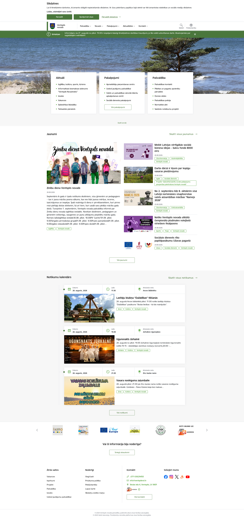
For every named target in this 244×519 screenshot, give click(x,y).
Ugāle (158, 179)
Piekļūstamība (91, 484)
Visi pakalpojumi (118, 107)
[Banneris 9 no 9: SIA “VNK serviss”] (135, 430)
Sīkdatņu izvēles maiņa (94, 493)
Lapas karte (90, 489)
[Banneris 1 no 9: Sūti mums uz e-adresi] (161, 430)
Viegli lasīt (89, 476)
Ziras (119, 392)
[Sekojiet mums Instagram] (171, 477)
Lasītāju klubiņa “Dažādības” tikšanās (137, 297)
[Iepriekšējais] (37, 430)
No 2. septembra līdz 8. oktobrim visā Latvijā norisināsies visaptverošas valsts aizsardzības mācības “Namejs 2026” (176, 196)
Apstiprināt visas (86, 17)
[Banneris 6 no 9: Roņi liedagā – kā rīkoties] (58, 430)
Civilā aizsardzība (177, 207)
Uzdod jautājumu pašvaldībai (59, 497)
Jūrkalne (121, 350)
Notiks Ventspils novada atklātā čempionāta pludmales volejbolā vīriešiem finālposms (172, 220)
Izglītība (51, 229)
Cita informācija (161, 158)
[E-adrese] (132, 489)
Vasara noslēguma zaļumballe (133, 380)
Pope (167, 231)
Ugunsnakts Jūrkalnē (127, 339)
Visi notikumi (122, 412)
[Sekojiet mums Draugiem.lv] (182, 476)
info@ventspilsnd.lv (138, 480)
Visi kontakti (139, 497)
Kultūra (128, 309)
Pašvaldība (51, 489)
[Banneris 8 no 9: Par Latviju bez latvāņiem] (109, 430)
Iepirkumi (51, 480)
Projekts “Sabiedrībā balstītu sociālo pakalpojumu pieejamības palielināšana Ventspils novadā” (173, 183)
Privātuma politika (93, 480)
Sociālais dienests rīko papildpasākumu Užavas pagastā (172, 239)
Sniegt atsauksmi (122, 452)
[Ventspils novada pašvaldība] (57, 26)
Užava (158, 248)
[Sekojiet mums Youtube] (188, 476)
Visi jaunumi (122, 260)
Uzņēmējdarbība (177, 158)
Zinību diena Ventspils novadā (63, 188)
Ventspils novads (64, 229)
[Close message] (195, 34)
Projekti (50, 484)
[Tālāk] (207, 430)
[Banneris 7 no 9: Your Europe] (83, 430)
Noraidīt (59, 17)
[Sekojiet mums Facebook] (166, 477)
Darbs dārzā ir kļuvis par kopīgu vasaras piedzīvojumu (172, 170)
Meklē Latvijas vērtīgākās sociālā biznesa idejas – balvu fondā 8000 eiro (174, 147)
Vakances (51, 476)
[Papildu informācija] (139, 489)
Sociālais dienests (170, 179)
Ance (120, 309)
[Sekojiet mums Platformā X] (177, 477)
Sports (158, 231)
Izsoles (49, 493)
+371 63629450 (137, 476)
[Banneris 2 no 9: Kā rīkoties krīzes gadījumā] (186, 430)
